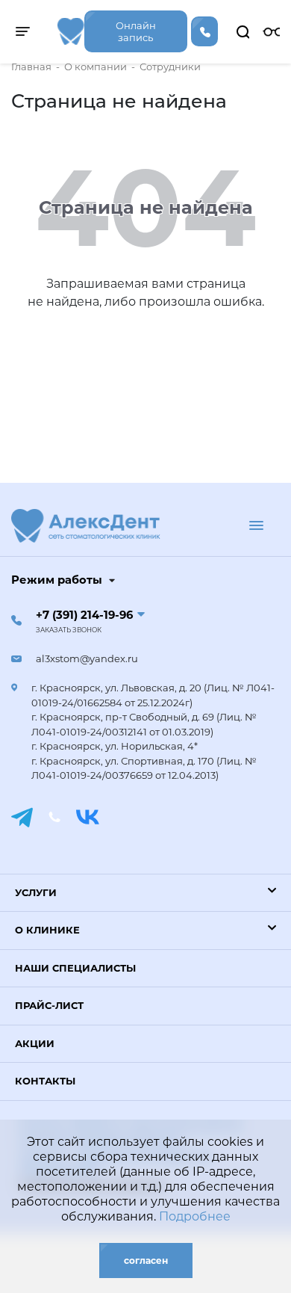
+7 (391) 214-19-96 (84, 615)
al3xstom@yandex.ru (87, 658)
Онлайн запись (136, 31)
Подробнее (195, 1216)
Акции (34, 1043)
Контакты (45, 1081)
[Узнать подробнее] (70, 31)
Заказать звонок (68, 630)
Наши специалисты (75, 968)
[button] (145, 893)
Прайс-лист (49, 1005)
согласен (146, 1260)
